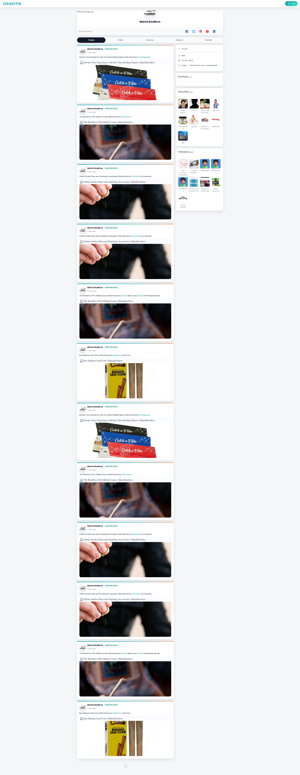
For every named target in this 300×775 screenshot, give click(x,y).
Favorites (150, 40)
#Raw (140, 295)
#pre (124, 295)
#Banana (117, 355)
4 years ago (91, 52)
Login (291, 3)
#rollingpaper (144, 57)
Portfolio (208, 40)
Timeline (91, 40)
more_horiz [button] (170, 49)
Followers (179, 40)
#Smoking (136, 176)
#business (126, 116)
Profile (120, 40)
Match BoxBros (95, 49)
